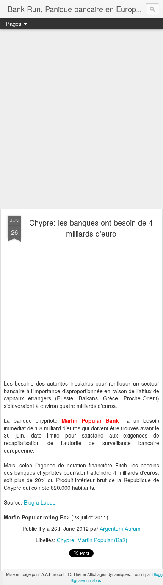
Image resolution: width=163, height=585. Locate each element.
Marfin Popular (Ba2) (102, 540)
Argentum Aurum (120, 528)
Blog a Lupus (39, 502)
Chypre (65, 540)
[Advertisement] (81, 119)
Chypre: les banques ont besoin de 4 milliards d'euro (91, 228)
